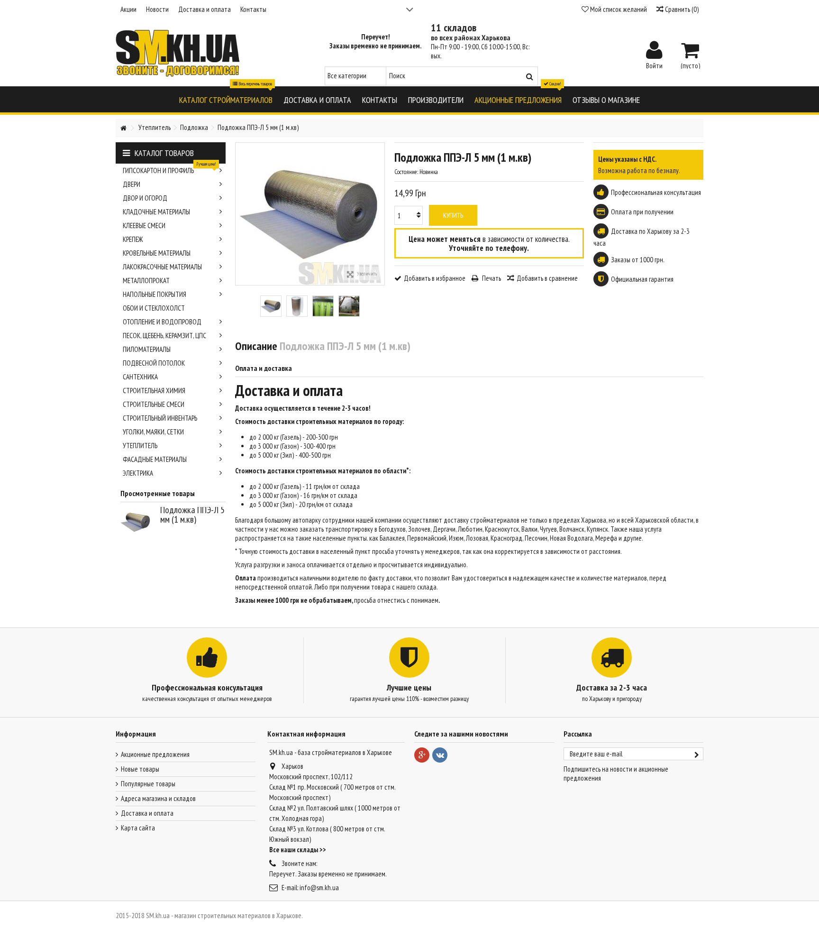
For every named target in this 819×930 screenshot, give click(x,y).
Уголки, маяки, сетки (153, 431)
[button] (225, 99)
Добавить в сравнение (547, 278)
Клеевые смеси (144, 225)
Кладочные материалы (156, 211)
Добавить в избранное (434, 278)
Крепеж (133, 239)
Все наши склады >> (297, 849)
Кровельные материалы (157, 253)
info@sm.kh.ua (319, 887)
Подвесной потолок (154, 363)
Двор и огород (145, 198)
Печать (491, 278)
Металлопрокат (146, 280)
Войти (654, 65)
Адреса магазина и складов (158, 798)
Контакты (253, 9)
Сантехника (140, 376)
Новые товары (140, 768)
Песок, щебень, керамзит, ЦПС (164, 335)
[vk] (439, 755)
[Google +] (421, 755)
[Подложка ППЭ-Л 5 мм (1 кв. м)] (271, 306)
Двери (131, 184)
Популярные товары (148, 783)
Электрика (138, 473)
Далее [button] (379, 213)
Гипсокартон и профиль (169, 169)
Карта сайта (138, 827)
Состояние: (406, 172)
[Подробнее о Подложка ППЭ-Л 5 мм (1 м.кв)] (137, 522)
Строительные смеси (153, 404)
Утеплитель (140, 445)
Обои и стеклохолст (154, 308)
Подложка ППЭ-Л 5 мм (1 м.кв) (192, 514)
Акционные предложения (155, 754)
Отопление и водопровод (162, 321)
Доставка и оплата (204, 9)
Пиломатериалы (147, 349)
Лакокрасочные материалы (162, 266)
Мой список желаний (618, 9)
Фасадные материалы (155, 459)
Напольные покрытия (154, 294)
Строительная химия (154, 390)
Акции (128, 9)
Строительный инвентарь (160, 418)
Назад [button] (240, 213)
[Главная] (123, 128)
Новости (157, 9)
